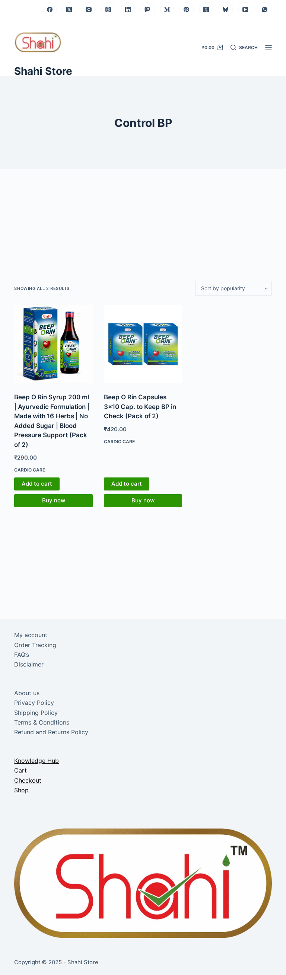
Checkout (27, 780)
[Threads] (108, 9)
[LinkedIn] (128, 9)
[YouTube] (245, 9)
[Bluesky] (226, 9)
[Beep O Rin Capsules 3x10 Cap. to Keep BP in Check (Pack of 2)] (143, 344)
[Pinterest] (186, 9)
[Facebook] (50, 9)
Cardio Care (29, 470)
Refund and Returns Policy (51, 732)
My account (30, 635)
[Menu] (268, 47)
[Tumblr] (206, 9)
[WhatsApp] (265, 9)
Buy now (53, 500)
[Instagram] (89, 9)
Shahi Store (43, 71)
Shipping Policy (36, 712)
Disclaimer (29, 664)
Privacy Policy (34, 702)
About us (26, 693)
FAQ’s (21, 654)
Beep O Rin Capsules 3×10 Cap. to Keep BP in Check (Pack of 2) (140, 406)
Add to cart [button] (37, 483)
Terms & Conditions (41, 722)
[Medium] (167, 9)
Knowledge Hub (36, 760)
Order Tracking (35, 645)
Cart (20, 770)
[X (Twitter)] (69, 9)
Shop (21, 790)
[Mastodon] (147, 9)
